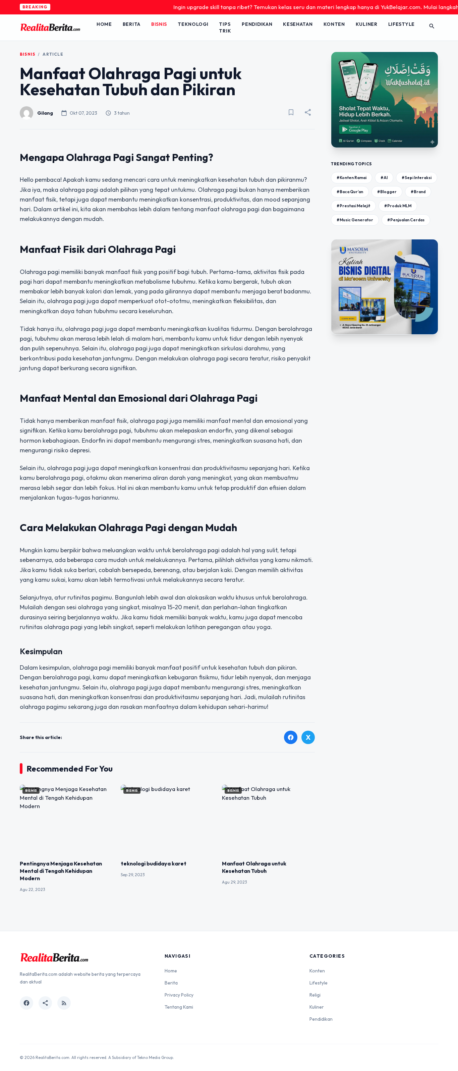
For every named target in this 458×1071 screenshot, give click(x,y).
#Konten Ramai (351, 177)
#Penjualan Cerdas (405, 219)
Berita (131, 24)
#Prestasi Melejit (353, 205)
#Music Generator (355, 219)
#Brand (418, 191)
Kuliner (367, 24)
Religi (315, 995)
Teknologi (193, 24)
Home (104, 24)
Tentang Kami (179, 1007)
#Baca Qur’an (350, 191)
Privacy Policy (179, 995)
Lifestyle (401, 24)
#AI (384, 177)
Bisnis (159, 24)
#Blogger (387, 191)
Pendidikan (257, 24)
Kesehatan (297, 24)
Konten (334, 24)
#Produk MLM (397, 205)
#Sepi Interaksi (417, 177)
